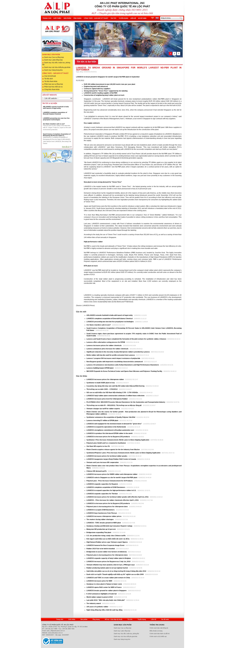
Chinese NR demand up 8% (96, 471)
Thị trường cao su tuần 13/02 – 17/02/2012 (102, 389)
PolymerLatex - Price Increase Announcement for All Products (109, 481)
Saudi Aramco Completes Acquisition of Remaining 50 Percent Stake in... (57, 134)
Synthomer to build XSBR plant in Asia (100, 383)
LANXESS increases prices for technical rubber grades (107, 456)
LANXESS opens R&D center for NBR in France (104, 587)
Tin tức (113, 18)
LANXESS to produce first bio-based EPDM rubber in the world (109, 433)
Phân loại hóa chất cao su (53, 87)
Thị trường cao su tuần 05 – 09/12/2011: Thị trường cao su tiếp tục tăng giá (114, 405)
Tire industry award (93, 603)
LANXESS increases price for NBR (99, 581)
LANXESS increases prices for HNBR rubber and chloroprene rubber (112, 474)
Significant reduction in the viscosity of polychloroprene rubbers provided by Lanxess (118, 352)
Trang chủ (47, 18)
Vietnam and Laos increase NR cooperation (102, 462)
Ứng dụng (77, 18)
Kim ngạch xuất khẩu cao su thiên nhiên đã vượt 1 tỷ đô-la (108, 539)
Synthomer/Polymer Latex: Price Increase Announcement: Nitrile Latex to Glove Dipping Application (123, 453)
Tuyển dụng (123, 18)
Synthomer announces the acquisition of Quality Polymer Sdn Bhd (110, 417)
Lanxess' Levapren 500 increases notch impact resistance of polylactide (113, 358)
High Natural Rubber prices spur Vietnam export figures (107, 542)
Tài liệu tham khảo (50, 81)
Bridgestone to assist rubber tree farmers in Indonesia (106, 552)
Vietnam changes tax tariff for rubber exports (103, 409)
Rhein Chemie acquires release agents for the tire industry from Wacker (113, 449)
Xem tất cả (65, 147)
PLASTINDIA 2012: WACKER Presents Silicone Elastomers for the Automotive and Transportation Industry (126, 402)
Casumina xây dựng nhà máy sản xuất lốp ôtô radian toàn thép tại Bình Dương (115, 386)
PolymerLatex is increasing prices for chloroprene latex (107, 506)
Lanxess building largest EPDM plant (100, 368)
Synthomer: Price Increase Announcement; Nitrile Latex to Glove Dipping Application (118, 440)
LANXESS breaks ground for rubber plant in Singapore (106, 590)
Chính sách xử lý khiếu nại (158, 636)
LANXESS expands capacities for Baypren (102, 484)
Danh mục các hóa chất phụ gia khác (57, 67)
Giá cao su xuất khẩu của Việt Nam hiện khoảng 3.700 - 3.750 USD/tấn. (112, 392)
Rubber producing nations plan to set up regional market (107, 568)
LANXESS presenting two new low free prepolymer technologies (110, 322)
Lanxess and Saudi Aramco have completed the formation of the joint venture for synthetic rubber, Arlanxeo (126, 339)
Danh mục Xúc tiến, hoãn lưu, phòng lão (126, 633)
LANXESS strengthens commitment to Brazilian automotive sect (110, 430)
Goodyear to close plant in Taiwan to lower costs (104, 584)
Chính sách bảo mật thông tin (159, 628)
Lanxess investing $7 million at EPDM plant (102, 420)
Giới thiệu (57, 18)
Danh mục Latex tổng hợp (53, 60)
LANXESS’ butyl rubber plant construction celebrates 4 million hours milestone (115, 396)
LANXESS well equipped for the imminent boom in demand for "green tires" (114, 424)
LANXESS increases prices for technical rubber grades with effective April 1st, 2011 (117, 497)
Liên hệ (133, 18)
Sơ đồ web (142, 18)
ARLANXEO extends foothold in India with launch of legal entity (109, 315)
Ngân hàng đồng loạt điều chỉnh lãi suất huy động (104, 610)
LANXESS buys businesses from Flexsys (101, 513)
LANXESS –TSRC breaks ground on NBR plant (103, 523)
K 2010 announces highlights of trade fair (101, 594)
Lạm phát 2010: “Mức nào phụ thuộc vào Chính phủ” (105, 600)
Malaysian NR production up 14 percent (101, 529)
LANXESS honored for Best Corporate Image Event (105, 545)
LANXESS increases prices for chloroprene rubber (105, 379)
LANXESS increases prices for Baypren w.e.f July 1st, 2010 (108, 561)
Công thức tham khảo (52, 89)
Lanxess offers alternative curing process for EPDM (105, 342)
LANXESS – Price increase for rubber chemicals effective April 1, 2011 (112, 500)
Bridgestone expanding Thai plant (99, 532)
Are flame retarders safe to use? (98, 325)
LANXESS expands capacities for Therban (102, 494)
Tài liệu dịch (48, 79)
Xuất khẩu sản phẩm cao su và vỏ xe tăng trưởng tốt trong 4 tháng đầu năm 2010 (116, 571)
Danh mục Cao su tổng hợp (54, 57)
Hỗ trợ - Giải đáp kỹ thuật (113, 619)
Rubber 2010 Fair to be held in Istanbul (100, 549)
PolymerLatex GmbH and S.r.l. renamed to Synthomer (106, 443)
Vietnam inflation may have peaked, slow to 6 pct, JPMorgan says (110, 565)
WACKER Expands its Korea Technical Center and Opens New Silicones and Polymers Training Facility (124, 371)
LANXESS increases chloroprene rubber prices (104, 516)
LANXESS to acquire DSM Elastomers (100, 510)
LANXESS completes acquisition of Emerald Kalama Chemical (109, 318)
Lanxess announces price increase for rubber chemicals (107, 349)
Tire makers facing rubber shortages (100, 519)
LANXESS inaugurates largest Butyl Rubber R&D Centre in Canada (111, 459)
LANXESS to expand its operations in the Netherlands (106, 427)
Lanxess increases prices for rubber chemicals (104, 345)
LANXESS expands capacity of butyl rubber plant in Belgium (108, 558)
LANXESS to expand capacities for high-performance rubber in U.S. (111, 490)
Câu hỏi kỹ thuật (50, 76)
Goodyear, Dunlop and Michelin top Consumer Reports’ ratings (109, 526)
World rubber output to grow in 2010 (99, 597)
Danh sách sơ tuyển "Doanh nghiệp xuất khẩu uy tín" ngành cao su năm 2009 (115, 574)
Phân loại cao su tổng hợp (53, 84)
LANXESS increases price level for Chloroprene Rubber (107, 399)
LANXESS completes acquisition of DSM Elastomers (105, 487)
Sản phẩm (67, 18)
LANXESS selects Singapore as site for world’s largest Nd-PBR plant (111, 477)
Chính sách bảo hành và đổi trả (159, 633)
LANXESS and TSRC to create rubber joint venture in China (108, 578)
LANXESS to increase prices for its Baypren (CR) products (108, 437)
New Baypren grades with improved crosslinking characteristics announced (114, 362)
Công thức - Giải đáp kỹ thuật (96, 18)
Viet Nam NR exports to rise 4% (98, 446)
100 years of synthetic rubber (97, 607)
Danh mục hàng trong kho (53, 70)
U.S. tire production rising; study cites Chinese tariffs (106, 536)
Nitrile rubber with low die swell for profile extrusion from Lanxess (110, 355)
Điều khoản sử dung (156, 631)
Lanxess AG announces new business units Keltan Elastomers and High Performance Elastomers (122, 365)
